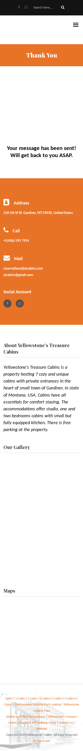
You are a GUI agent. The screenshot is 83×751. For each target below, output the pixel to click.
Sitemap (41, 729)
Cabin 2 (23, 698)
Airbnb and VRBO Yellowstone (25, 717)
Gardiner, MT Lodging (33, 723)
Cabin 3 (34, 698)
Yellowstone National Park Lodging (39, 704)
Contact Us (66, 723)
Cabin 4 (46, 698)
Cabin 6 (71, 698)
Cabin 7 (9, 704)
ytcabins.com (41, 741)
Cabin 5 (59, 698)
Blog (53, 723)
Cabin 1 (10, 698)
